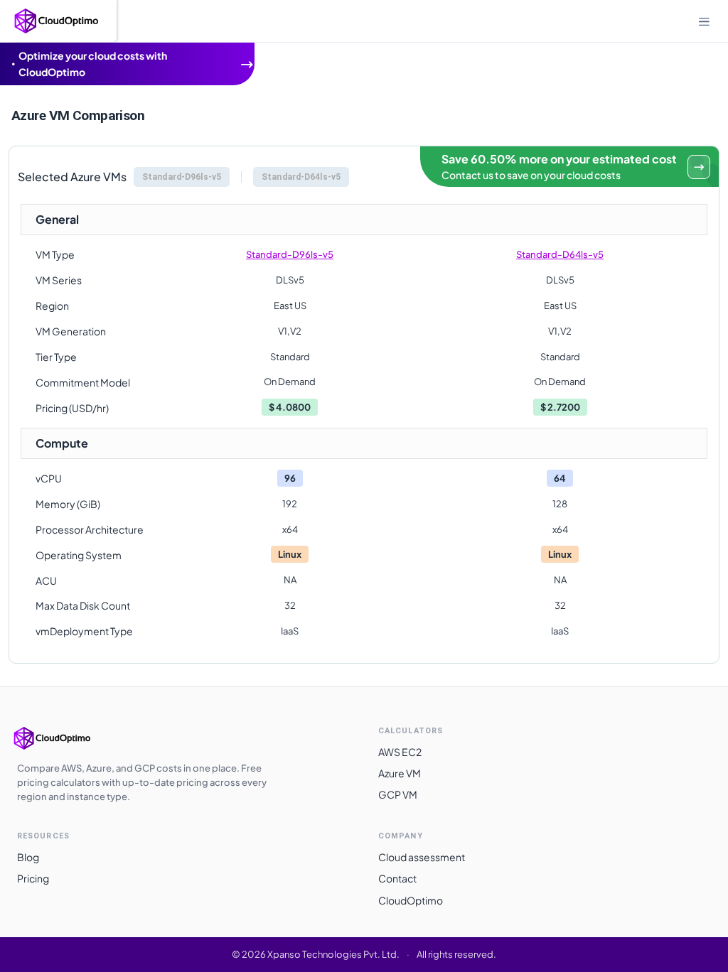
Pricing (33, 878)
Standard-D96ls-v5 (289, 254)
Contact (397, 878)
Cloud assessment (421, 856)
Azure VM (399, 773)
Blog (28, 856)
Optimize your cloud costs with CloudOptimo (92, 63)
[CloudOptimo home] (67, 738)
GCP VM (397, 794)
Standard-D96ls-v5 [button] (181, 177)
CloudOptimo (410, 900)
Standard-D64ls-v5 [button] (301, 177)
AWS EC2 (400, 751)
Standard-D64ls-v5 (560, 254)
